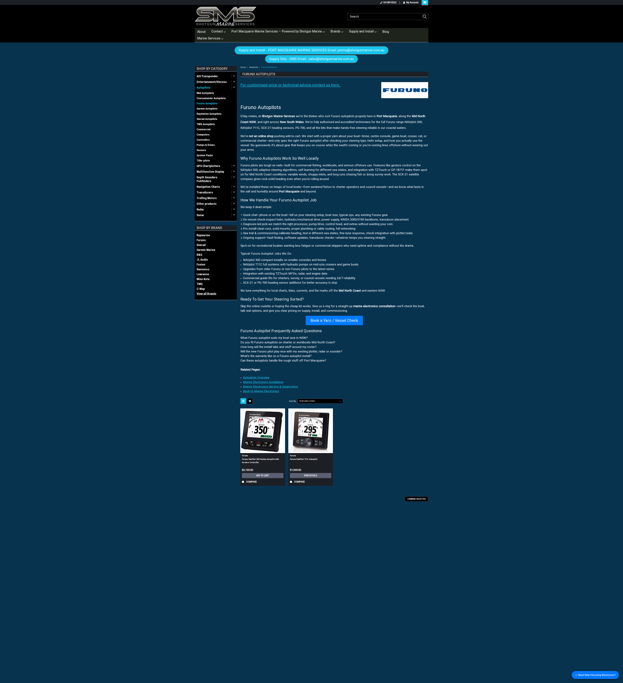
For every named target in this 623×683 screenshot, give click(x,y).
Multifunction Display (210, 171)
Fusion (201, 264)
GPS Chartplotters (208, 166)
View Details (310, 475)
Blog (385, 32)
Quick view (262, 450)
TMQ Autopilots (206, 124)
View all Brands (206, 293)
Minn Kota (203, 279)
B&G (199, 255)
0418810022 (389, 2)
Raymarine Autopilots (209, 113)
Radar (200, 209)
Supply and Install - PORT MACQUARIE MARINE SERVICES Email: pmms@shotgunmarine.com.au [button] (311, 50)
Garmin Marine (206, 250)
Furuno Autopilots (207, 103)
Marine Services (209, 38)
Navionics (203, 269)
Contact (217, 31)
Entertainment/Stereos (212, 82)
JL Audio (202, 259)
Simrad (201, 245)
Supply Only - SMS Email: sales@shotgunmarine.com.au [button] (311, 59)
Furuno (201, 240)
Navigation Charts (208, 187)
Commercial (203, 129)
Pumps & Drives (206, 145)
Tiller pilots (203, 160)
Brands (335, 31)
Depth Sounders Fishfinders (207, 179)
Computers (203, 134)
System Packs (205, 155)
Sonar (200, 215)
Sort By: (292, 401)
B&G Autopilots (205, 93)
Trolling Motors (207, 198)
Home (243, 67)
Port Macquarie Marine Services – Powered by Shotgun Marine (277, 31)
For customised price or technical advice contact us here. (290, 85)
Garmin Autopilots (207, 108)
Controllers (203, 139)
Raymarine (203, 235)
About (201, 32)
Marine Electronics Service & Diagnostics (270, 386)
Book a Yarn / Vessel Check (334, 320)
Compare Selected (416, 499)
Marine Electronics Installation (263, 382)
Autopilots (203, 87)
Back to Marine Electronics (261, 391)
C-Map (201, 289)
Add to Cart (262, 475)
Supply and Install (361, 31)
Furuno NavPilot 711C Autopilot (304, 459)
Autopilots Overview (256, 377)
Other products (206, 204)
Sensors (201, 150)
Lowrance (203, 274)
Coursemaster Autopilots (211, 98)
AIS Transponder (207, 76)
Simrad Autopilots (207, 119)
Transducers (205, 192)
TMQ (200, 284)
